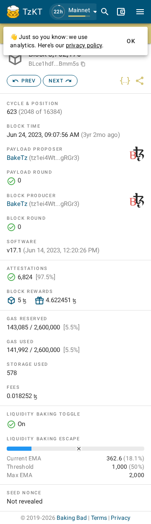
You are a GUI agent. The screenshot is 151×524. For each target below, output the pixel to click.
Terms (99, 517)
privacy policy (84, 45)
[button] (75, 11)
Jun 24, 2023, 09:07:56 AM (63, 135)
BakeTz (43, 158)
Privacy (120, 517)
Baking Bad (72, 517)
